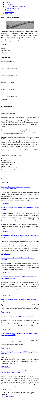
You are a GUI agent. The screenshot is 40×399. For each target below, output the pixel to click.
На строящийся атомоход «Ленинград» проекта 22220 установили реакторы (15, 187)
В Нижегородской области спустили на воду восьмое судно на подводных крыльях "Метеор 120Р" (19, 236)
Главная (7, 2)
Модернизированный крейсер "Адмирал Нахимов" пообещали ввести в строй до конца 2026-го (20, 371)
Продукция (9, 4)
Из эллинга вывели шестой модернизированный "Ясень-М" (19, 316)
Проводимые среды (12, 8)
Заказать (8, 10)
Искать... (4, 49)
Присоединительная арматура (15, 6)
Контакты (8, 14)
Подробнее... (5, 203)
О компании (9, 12)
